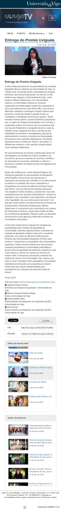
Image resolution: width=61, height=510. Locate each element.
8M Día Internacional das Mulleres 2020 (37, 282)
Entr (51, 33)
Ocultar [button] (46, 320)
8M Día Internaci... (37, 33)
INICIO (10, 33)
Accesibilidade (10, 497)
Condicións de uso (34, 497)
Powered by (48, 507)
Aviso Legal (21, 497)
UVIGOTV (21, 33)
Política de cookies (49, 497)
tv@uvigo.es (46, 495)
